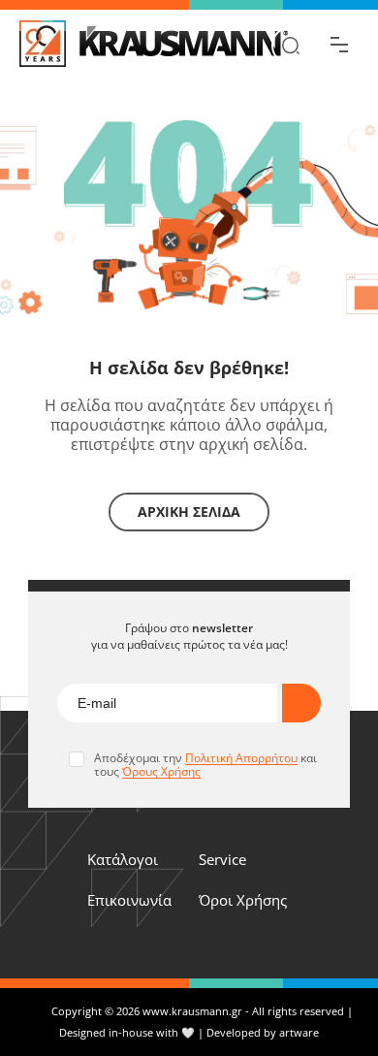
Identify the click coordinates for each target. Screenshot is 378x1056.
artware (299, 1032)
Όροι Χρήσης (243, 900)
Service (222, 859)
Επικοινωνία (129, 900)
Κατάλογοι (122, 859)
